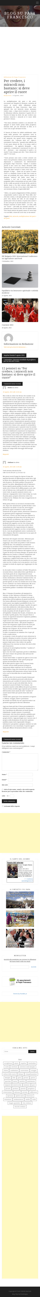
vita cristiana (27, 1103)
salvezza (17, 1092)
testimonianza (18, 1099)
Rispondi (6, 454)
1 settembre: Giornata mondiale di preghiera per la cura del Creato (20, 360)
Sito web (5, 785)
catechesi (14, 1067)
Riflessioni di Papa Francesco (15, 77)
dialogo (20, 1074)
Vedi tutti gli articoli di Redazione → (15, 347)
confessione (14, 1070)
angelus (23, 1063)
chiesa (6, 1070)
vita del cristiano (20, 1106)
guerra (33, 1077)
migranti (8, 1085)
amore (16, 1063)
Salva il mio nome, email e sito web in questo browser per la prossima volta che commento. (18, 790)
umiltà (27, 1099)
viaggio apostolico (14, 1103)
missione (27, 1085)
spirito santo (20, 1096)
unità (34, 1099)
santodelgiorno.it (27, 881)
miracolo (15, 216)
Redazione (7, 95)
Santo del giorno (15, 862)
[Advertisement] (20, 50)
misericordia (17, 1085)
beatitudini (32, 1063)
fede (10, 216)
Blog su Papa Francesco (20, 15)
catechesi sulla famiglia (27, 1067)
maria (15, 1081)
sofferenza (33, 1092)
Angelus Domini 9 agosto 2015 (14, 355)
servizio (25, 1092)
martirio (22, 1081)
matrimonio (31, 1081)
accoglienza (8, 1063)
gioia (19, 1077)
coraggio (33, 1070)
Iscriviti (33, 967)
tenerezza (29, 1096)
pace (33, 1085)
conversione (24, 1070)
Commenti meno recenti (12, 384)
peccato (7, 1088)
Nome (4, 774)
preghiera (31, 1088)
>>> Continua (28, 879)
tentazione (7, 1099)
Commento (6, 752)
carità (7, 1067)
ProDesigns (24, 1294)
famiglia (7, 1077)
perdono (15, 1088)
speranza (10, 1096)
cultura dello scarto (9, 1074)
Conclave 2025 (7, 325)
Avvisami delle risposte (12, 806)
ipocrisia (8, 1081)
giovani (25, 1077)
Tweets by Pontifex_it (20, 993)
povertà (23, 1088)
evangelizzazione (31, 1074)
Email (4, 779)
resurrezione (7, 1092)
